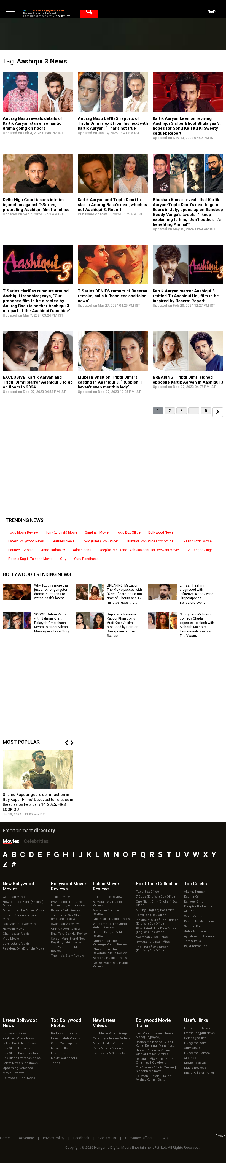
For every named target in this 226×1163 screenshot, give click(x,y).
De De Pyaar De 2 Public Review (111, 964)
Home (5, 1138)
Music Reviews (195, 1068)
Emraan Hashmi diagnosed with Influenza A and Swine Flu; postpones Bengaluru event (196, 594)
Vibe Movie (11, 938)
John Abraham (195, 931)
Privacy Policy (53, 1138)
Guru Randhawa (86, 559)
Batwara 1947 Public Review (107, 903)
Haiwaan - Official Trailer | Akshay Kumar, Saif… (154, 1077)
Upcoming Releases (18, 1068)
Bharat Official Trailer (199, 1073)
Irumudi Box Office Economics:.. (151, 541)
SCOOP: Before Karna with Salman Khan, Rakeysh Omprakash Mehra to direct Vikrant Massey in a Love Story (51, 622)
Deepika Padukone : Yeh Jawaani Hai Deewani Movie (139, 550)
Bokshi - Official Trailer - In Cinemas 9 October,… (155, 1060)
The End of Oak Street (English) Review (67, 917)
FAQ (165, 1138)
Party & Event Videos (108, 1048)
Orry (63, 559)
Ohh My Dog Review (65, 929)
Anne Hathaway (53, 550)
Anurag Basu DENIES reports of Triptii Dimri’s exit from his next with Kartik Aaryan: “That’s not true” (113, 123)
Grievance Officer (138, 1138)
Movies (11, 841)
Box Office (157, 883)
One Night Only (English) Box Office (156, 903)
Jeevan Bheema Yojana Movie (20, 917)
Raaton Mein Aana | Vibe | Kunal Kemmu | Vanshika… (155, 1043)
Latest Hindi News (197, 1028)
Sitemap (190, 1058)
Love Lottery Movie (16, 943)
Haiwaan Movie (14, 929)
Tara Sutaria (192, 941)
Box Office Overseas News (22, 1058)
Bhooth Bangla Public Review (109, 934)
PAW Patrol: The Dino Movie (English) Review (68, 903)
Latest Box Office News (19, 1043)
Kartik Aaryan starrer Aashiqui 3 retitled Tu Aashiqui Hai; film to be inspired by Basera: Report (186, 295)
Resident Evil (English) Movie (24, 948)
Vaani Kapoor (193, 916)
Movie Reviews (13, 1073)
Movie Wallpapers (64, 1058)
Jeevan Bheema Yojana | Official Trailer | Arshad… (154, 1052)
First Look (58, 1053)
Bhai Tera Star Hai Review (69, 934)
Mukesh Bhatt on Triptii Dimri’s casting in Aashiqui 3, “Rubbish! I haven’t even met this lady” (110, 382)
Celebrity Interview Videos (111, 1038)
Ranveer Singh (194, 901)
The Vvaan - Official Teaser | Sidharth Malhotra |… (156, 1069)
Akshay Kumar (194, 891)
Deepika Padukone (198, 906)
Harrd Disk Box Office (151, 915)
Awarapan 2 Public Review (106, 912)
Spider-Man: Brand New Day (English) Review (68, 940)
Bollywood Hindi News (19, 1078)
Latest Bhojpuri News (199, 1033)
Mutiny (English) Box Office (155, 910)
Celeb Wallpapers (64, 1043)
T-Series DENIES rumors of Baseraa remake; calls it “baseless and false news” (112, 295)
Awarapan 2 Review (65, 924)
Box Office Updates (16, 1048)
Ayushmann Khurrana (200, 936)
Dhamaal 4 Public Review (111, 919)
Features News (63, 541)
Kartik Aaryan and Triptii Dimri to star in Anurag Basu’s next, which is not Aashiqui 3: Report (112, 204)
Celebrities (36, 841)
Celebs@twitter (195, 1038)
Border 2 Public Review (110, 958)
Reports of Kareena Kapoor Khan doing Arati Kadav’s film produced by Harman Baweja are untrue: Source (122, 625)
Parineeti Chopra (20, 550)
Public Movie (106, 886)
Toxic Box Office (128, 532)
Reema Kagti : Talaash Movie (30, 559)
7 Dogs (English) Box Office (155, 896)
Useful (196, 1020)
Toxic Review (60, 897)
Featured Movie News (18, 1038)
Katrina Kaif (192, 896)
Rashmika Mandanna (199, 921)
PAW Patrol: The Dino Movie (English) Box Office (156, 930)
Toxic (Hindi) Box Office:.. (101, 541)
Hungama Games (197, 1053)
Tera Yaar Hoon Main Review (66, 949)
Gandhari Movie (97, 532)
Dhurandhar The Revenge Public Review (110, 942)
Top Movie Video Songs (110, 1033)
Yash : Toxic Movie (198, 541)
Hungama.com (195, 1043)
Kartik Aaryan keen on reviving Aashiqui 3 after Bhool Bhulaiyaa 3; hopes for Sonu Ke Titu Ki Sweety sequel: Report (187, 126)
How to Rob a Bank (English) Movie (23, 903)
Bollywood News (160, 532)
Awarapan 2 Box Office (152, 937)
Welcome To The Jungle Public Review (111, 925)
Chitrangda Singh (200, 550)
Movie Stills (59, 1048)
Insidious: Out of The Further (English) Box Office (157, 921)
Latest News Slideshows (20, 1063)
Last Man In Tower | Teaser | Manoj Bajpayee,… (156, 1035)
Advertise (26, 1138)
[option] (38, 783)
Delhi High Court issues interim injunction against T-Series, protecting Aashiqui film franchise (36, 204)
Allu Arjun (191, 911)
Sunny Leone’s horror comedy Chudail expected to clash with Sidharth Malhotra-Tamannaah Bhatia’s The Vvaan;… (197, 625)
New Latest (104, 1023)
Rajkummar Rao (195, 946)
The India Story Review (67, 955)
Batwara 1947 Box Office (153, 942)
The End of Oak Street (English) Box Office (152, 948)
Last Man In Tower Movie (21, 924)
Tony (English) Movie (61, 532)
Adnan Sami (82, 550)
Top (195, 883)
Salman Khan (193, 926)
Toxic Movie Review (23, 532)
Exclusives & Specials (109, 1053)
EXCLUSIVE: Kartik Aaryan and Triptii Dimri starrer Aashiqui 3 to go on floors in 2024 (38, 382)
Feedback (81, 1138)
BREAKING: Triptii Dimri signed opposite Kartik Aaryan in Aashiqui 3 (188, 380)
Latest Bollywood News (26, 541)
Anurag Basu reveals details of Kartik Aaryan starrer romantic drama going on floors (32, 123)
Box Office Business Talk (20, 1053)
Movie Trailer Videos (108, 1043)
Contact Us (107, 1138)
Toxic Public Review (107, 897)
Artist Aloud (192, 1048)
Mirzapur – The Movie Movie (23, 910)
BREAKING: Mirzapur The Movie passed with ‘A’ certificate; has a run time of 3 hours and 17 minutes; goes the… (124, 594)
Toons (55, 1063)
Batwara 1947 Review (65, 910)
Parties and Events (64, 1033)
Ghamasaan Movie (16, 934)
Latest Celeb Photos (65, 1038)
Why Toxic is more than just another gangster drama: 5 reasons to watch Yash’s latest (52, 592)
